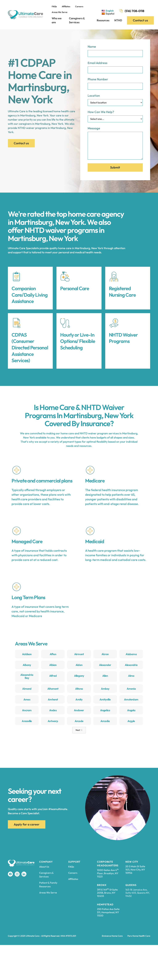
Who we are (57, 20)
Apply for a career (27, 824)
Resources (103, 20)
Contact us (140, 20)
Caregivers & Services (77, 20)
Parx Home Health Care (138, 935)
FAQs (54, 6)
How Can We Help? (101, 112)
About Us (44, 866)
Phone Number (98, 79)
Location (94, 95)
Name (92, 46)
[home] (25, 14)
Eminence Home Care (112, 935)
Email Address (97, 63)
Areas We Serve (59, 12)
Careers (79, 6)
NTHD (118, 20)
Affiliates (66, 6)
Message (94, 128)
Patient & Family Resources (48, 884)
